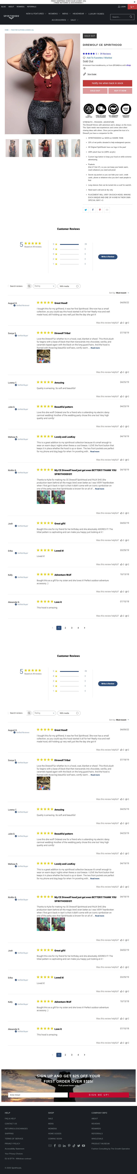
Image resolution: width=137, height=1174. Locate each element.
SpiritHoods (16, 1168)
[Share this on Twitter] (86, 210)
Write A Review (107, 257)
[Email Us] (50, 1146)
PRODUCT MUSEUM (101, 1144)
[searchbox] (17, 286)
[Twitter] (79, 1146)
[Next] (78, 84)
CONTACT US (11, 1124)
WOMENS (52, 1129)
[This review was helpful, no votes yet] (121, 322)
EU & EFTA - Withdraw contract (18, 1159)
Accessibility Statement (14, 1149)
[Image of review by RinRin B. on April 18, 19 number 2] (58, 497)
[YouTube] (84, 1146)
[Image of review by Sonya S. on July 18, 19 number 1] (43, 356)
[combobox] (44, 286)
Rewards (20, 7)
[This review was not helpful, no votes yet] (126, 322)
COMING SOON (55, 1139)
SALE (50, 1118)
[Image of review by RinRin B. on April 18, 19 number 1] (43, 497)
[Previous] (7, 84)
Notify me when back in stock (107, 83)
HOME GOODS (54, 1133)
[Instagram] (60, 1146)
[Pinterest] (69, 1146)
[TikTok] (74, 1146)
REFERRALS (31, 7)
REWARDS (96, 1129)
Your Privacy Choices (14, 1154)
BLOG (3, 7)
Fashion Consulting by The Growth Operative (111, 1149)
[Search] (131, 17)
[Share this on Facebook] (93, 210)
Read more (95, 348)
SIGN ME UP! (99, 1095)
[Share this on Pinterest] (100, 210)
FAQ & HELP (10, 1118)
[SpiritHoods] (11, 17)
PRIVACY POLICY (12, 1144)
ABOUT (11, 7)
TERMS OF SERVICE (14, 1139)
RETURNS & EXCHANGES (16, 1129)
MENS (51, 1124)
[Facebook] (55, 1146)
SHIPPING (9, 1133)
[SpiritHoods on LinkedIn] (64, 1146)
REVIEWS (96, 1124)
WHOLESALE (97, 1139)
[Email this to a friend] (107, 210)
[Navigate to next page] (84, 628)
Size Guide (92, 74)
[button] (36, 14)
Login (123, 7)
